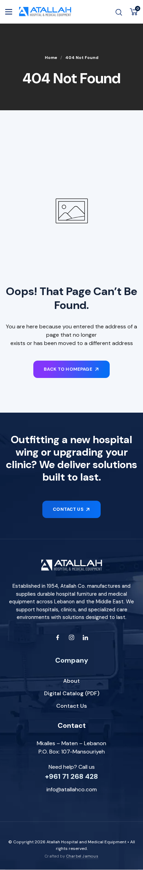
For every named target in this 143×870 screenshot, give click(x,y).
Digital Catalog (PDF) (71, 693)
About (71, 680)
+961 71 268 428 (71, 776)
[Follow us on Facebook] (57, 637)
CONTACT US (68, 509)
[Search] (119, 12)
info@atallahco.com (72, 789)
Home (51, 57)
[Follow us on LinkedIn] (85, 637)
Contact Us (71, 705)
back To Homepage (68, 369)
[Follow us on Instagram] (71, 637)
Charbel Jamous (82, 856)
